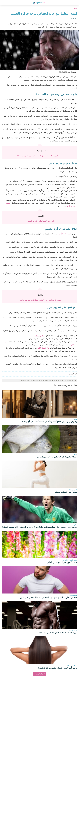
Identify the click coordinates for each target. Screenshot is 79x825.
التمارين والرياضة (73, 489)
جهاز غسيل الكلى (43, 348)
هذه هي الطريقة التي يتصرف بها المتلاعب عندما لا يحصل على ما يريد (48, 597)
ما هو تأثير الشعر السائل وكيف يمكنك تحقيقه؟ (57, 668)
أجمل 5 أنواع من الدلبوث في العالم (62, 562)
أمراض (75, 525)
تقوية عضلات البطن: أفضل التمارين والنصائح (58, 632)
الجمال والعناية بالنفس (71, 665)
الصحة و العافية (73, 595)
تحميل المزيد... (39, 674)
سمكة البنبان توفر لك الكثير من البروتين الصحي (57, 456)
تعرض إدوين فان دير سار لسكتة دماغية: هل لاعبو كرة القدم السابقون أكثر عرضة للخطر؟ (39, 527)
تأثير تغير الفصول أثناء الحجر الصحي (40, 221)
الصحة (75, 8)
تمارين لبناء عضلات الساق (66, 492)
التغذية (75, 454)
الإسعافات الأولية (64, 234)
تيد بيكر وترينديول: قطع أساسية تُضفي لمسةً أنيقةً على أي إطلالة (49, 421)
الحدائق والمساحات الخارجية (70, 560)
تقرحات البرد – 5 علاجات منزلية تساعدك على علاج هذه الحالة (40, 156)
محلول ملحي (39, 335)
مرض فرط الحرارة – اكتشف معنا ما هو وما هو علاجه (40, 300)
